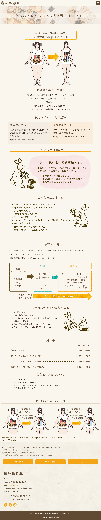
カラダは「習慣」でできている (63, 437)
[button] (98, 3)
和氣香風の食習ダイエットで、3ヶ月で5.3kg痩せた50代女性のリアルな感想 (25, 438)
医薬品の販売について (22, 499)
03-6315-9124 (14, 485)
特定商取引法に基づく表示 (22, 496)
